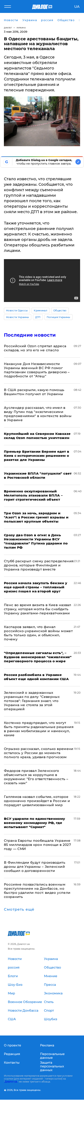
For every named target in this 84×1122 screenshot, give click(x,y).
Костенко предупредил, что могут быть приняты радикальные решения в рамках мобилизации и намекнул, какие (38, 729)
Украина (21, 28)
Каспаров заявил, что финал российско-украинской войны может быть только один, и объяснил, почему (38, 633)
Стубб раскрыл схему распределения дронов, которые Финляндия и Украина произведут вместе (38, 565)
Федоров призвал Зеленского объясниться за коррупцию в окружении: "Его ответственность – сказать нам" (36, 777)
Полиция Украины (58, 317)
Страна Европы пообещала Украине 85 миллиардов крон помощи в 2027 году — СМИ (37, 845)
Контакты (12, 1062)
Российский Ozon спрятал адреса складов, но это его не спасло (35, 348)
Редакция (12, 1054)
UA (77, 7)
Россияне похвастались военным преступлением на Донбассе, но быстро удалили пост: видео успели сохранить (37, 890)
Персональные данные (52, 1056)
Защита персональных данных (52, 1066)
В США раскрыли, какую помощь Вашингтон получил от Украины (34, 392)
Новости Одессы (17, 310)
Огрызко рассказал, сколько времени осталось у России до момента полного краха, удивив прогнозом (38, 753)
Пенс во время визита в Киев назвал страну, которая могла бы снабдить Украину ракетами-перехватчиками (37, 609)
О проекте (12, 1045)
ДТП (38, 317)
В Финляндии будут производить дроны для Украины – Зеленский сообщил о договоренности (34, 867)
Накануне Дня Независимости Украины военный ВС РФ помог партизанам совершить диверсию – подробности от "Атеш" (37, 370)
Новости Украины (17, 317)
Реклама (47, 1045)
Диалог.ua (11, 1081)
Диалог (8, 28)
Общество (60, 310)
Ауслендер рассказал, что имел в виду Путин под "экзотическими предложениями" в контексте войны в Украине (37, 414)
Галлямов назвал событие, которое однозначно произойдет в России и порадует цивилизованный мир (37, 801)
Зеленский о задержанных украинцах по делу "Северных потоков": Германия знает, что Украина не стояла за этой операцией (32, 701)
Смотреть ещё (19, 909)
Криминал (40, 310)
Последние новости (30, 335)
